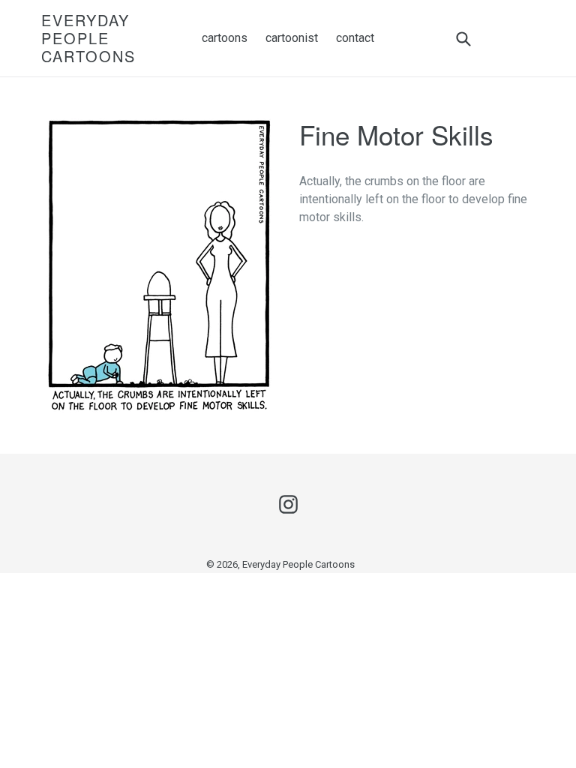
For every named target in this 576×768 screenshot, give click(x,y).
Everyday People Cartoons (88, 38)
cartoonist (292, 38)
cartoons (225, 38)
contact (355, 38)
